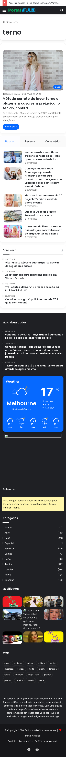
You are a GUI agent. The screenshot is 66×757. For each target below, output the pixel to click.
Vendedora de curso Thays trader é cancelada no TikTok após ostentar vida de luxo (43, 156)
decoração (9, 669)
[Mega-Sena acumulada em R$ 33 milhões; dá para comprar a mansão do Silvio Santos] (12, 601)
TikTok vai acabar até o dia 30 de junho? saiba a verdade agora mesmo (43, 199)
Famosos (9, 548)
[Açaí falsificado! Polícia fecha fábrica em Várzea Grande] (53, 601)
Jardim (8, 564)
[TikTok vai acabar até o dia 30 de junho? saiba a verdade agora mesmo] (13, 200)
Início (8, 22)
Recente (30, 141)
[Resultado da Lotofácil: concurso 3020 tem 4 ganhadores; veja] (53, 636)
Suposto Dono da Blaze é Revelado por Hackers (40, 213)
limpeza (53, 669)
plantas (7, 680)
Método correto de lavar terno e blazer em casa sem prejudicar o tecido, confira (31, 103)
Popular (10, 141)
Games (8, 553)
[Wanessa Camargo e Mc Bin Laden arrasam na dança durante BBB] (33, 636)
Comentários (53, 141)
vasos (41, 680)
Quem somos (25, 741)
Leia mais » (11, 126)
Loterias (9, 569)
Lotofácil (19, 674)
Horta (8, 559)
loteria (7, 674)
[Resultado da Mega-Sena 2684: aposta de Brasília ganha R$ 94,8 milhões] (12, 637)
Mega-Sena (33, 674)
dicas (21, 669)
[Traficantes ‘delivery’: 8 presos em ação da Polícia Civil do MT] (12, 614)
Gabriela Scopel (12, 94)
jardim (42, 669)
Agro (7, 532)
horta (31, 669)
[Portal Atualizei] (22, 10)
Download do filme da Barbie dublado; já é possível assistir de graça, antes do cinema (43, 230)
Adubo (8, 527)
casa (6, 663)
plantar (47, 674)
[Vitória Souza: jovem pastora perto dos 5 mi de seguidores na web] (33, 601)
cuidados (18, 663)
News (8, 574)
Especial (9, 543)
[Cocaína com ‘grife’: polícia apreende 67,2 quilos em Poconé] (33, 619)
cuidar (30, 663)
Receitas (9, 580)
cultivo (53, 663)
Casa (7, 538)
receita (19, 680)
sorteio (30, 680)
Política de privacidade (46, 741)
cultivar (41, 663)
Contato (12, 741)
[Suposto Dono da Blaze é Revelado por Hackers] (13, 216)
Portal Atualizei (33, 735)
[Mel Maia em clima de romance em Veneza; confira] (53, 614)
